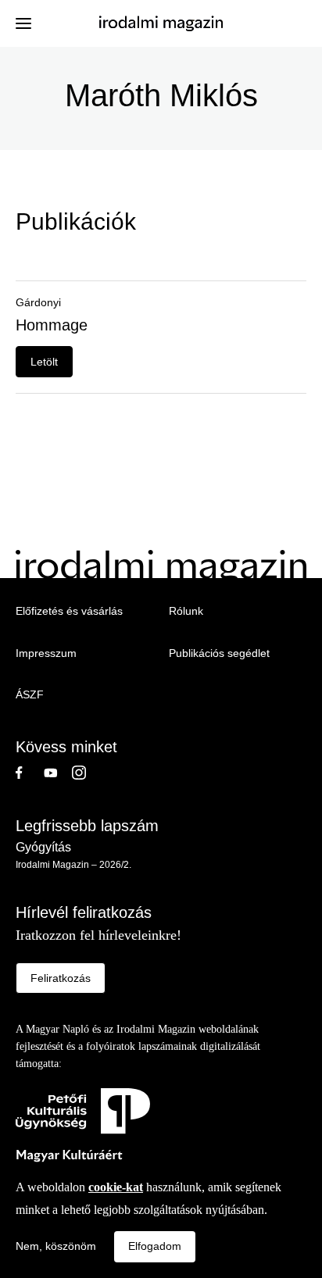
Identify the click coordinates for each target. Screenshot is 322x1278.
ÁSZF (30, 694)
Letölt (44, 361)
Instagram (86, 773)
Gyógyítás (43, 847)
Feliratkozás (60, 978)
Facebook (30, 773)
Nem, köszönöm (56, 1246)
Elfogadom (154, 1246)
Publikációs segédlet (219, 653)
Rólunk (186, 611)
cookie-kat (115, 1187)
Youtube (58, 773)
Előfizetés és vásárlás (69, 611)
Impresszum (46, 653)
